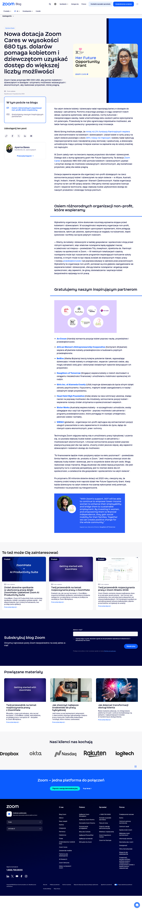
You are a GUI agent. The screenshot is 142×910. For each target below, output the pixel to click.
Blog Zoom (62, 814)
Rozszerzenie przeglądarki (83, 827)
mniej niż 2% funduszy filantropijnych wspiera (108, 131)
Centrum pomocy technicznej (125, 822)
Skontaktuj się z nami (126, 842)
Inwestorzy (62, 835)
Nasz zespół (63, 821)
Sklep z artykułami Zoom (65, 867)
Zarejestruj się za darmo (123, 4)
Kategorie (7, 16)
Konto (121, 818)
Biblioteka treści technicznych (124, 834)
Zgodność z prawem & (106, 884)
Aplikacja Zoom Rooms (86, 820)
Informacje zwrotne (125, 839)
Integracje (62, 828)
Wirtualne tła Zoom (85, 842)
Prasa (61, 838)
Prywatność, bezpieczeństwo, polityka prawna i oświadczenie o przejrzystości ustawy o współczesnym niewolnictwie (127, 863)
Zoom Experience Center (105, 836)
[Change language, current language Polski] (55, 4)
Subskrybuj (131, 646)
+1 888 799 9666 (105, 814)
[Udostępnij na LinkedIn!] (25, 136)
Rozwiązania (27, 11)
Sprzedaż (102, 807)
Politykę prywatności (110, 651)
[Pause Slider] (135, 765)
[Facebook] (21, 876)
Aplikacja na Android (85, 839)
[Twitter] (12, 876)
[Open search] (50, 4)
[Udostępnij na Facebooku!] (12, 136)
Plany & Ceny (103, 823)
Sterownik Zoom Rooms (87, 823)
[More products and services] (137, 4)
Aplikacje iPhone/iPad (86, 835)
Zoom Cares (63, 847)
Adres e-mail (78, 630)
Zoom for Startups (105, 840)
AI (17, 11)
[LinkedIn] (8, 876)
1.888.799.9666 (15, 870)
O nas (61, 807)
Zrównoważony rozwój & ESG (67, 843)
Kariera (61, 825)
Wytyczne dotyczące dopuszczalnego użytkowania (86, 884)
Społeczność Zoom (125, 830)
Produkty (7, 11)
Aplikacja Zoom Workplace (84, 815)
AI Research (63, 859)
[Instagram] (26, 876)
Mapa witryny (57, 888)
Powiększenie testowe (126, 814)
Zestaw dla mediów (65, 851)
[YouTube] (17, 876)
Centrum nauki (124, 826)
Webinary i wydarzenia (106, 832)
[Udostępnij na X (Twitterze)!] (19, 136)
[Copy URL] (6, 136)
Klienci (61, 818)
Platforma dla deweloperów (63, 855)
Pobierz (82, 807)
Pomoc (83, 4)
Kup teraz (86, 788)
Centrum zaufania (66, 884)
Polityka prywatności (55, 884)
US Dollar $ (11, 829)
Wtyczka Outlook (84, 832)
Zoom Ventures (64, 863)
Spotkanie (63, 4)
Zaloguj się (75, 4)
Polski (10, 822)
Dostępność (123, 845)
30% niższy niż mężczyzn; (99, 137)
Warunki (45, 884)
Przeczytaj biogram (24, 156)
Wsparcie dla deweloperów (123, 853)
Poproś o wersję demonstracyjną (64, 788)
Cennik (38, 11)
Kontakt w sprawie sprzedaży (101, 4)
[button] (137, 905)
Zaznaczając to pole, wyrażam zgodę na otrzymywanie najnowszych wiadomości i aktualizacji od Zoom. (103, 639)
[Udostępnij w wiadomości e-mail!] (31, 136)
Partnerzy (62, 832)
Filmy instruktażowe (125, 849)
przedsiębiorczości (72, 261)
